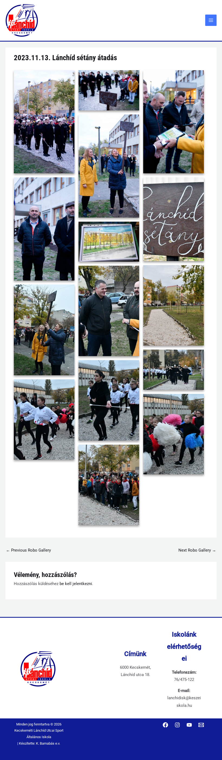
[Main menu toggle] (211, 20)
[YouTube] (189, 725)
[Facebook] (165, 725)
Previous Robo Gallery (28, 550)
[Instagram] (177, 725)
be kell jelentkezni (76, 583)
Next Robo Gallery (197, 550)
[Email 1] (201, 725)
